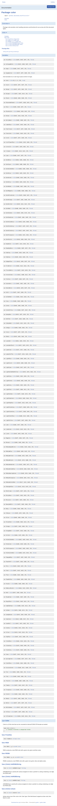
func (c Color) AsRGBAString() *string (14, 43)
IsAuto (13, 789)
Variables (6, 36)
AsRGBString (15, 776)
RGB (7, 742)
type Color (6, 37)
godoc (37, 802)
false (31, 59)
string (14, 738)
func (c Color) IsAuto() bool (12, 45)
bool (19, 792)
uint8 (15, 746)
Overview (6, 18)
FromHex (8, 735)
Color (14, 59)
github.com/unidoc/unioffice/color (19, 15)
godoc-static (43, 802)
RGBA (7, 753)
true (23, 80)
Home (3, 2)
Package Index (51, 6)
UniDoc (53, 2)
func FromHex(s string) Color (12, 39)
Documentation (6, 8)
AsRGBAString (16, 764)
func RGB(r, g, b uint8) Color (12, 40)
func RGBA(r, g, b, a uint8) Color (13, 41)
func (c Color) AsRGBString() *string (14, 44)
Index (5, 19)
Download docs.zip (15, 802)
